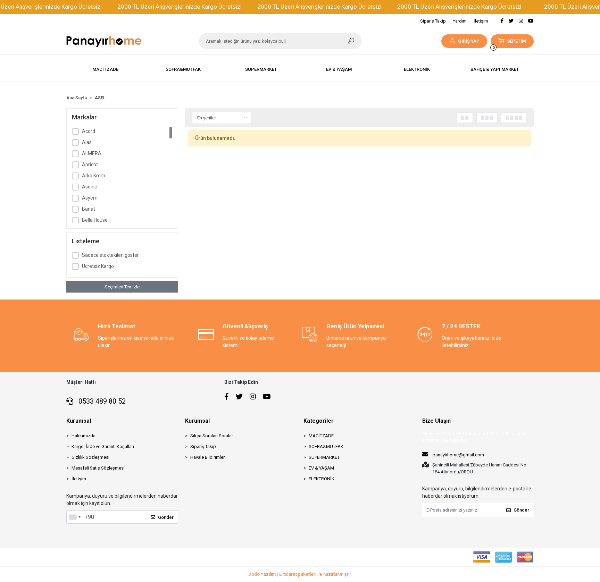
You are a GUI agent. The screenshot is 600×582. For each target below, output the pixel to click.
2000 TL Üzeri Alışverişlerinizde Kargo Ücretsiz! (179, 6)
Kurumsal (78, 420)
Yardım (460, 21)
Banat (88, 209)
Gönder (166, 517)
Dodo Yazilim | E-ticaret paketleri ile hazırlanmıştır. (300, 574)
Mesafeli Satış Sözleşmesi (98, 468)
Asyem (90, 198)
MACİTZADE (321, 435)
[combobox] (75, 517)
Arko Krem (93, 175)
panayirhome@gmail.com (458, 454)
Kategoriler (318, 420)
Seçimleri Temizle (122, 286)
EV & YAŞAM (321, 468)
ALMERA (91, 153)
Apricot (90, 164)
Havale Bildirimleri (208, 457)
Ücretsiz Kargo (98, 266)
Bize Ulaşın (436, 420)
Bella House (95, 220)
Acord (88, 131)
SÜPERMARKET (324, 457)
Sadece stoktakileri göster (110, 255)
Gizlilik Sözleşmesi (90, 457)
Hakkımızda (83, 435)
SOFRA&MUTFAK (326, 446)
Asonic (89, 186)
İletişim (481, 21)
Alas (87, 142)
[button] (464, 41)
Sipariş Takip (433, 21)
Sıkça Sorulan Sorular (211, 435)
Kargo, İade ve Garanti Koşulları (103, 446)
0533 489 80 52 (101, 401)
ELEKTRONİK (321, 478)
